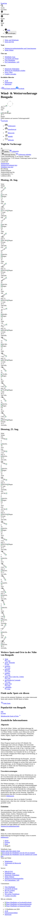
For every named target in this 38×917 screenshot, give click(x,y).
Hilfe (8, 30)
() (9, 165)
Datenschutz (8, 82)
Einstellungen (11, 33)
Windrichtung (5, 163)
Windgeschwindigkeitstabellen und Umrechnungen (20, 48)
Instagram (28, 904)
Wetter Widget (9, 50)
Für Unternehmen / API (12, 62)
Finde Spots (6, 703)
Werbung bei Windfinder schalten (15, 70)
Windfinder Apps (10, 57)
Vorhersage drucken (9, 154)
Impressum (8, 84)
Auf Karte (5, 121)
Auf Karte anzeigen (10, 88)
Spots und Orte (9, 42)
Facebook (21, 88)
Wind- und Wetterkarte (12, 40)
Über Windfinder (10, 60)
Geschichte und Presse (12, 58)
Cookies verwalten (10, 74)
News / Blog (8, 72)
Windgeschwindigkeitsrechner (10, 826)
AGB (6, 81)
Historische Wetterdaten (12, 69)
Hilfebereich (10, 796)
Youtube (28, 906)
